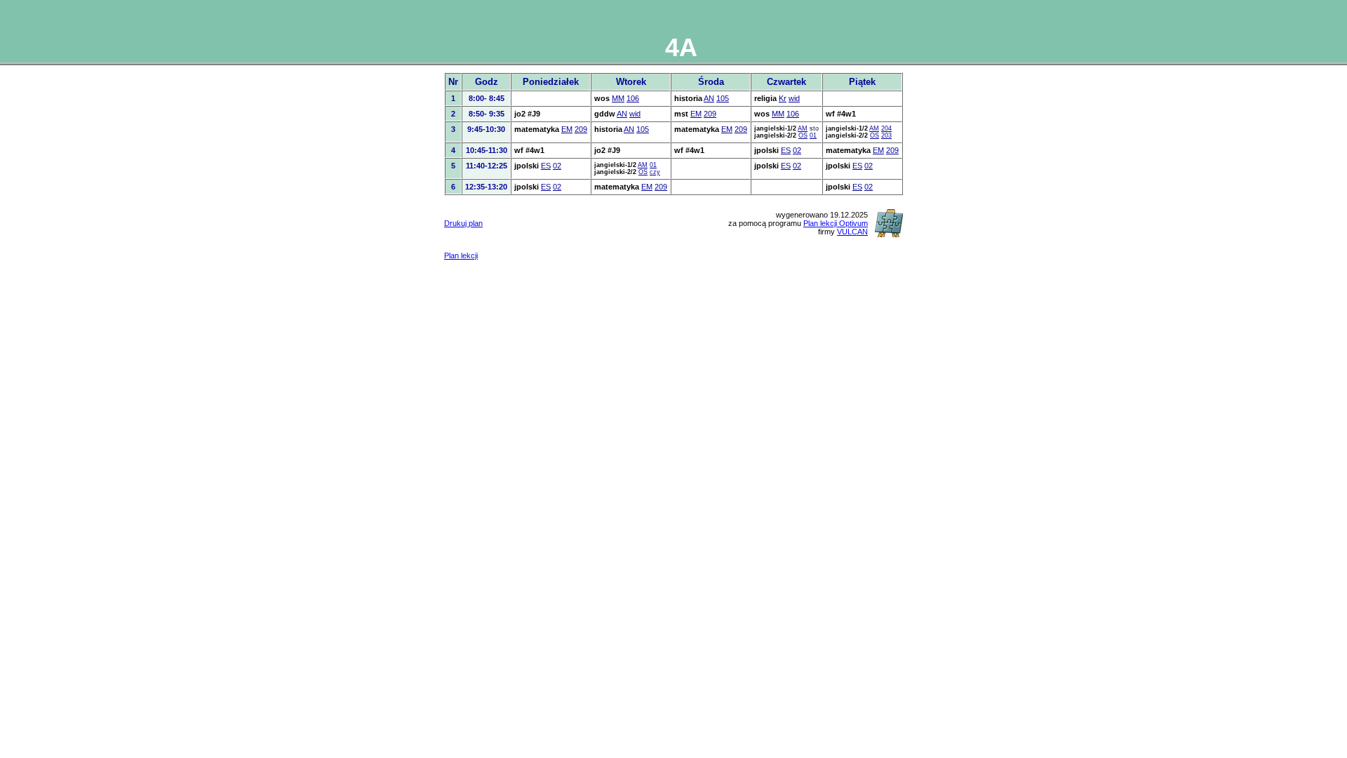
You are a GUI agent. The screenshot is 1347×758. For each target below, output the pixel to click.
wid (794, 98)
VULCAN (852, 231)
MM (618, 98)
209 (710, 113)
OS (802, 135)
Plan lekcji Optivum (835, 223)
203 (886, 135)
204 (886, 128)
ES (786, 150)
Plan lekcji (461, 255)
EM (696, 113)
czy (655, 171)
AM (802, 128)
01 (813, 135)
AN (709, 98)
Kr (782, 98)
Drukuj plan (463, 223)
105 (722, 98)
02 (797, 150)
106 (632, 98)
